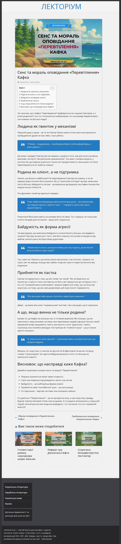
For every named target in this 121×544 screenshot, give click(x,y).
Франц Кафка (35, 82)
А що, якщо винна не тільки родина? (37, 103)
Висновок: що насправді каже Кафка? (37, 107)
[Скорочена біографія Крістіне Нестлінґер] (89, 433)
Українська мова (13, 498)
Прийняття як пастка (30, 100)
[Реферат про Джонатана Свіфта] (58, 433)
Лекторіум (61, 6)
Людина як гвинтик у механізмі (35, 91)
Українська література (16, 487)
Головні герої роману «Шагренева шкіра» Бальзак (26, 454)
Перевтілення (24, 82)
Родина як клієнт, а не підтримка (35, 94)
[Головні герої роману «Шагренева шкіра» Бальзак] (28, 433)
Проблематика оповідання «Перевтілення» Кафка (85, 418)
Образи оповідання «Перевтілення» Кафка (36, 417)
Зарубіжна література (16, 492)
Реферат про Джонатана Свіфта (58, 451)
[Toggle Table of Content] (51, 88)
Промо (8, 503)
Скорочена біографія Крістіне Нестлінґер (88, 452)
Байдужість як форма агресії (33, 97)
